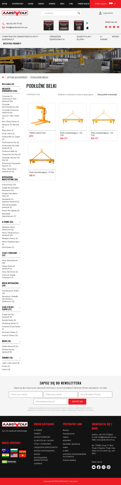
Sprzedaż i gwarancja (71, 444)
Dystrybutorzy (17, 3)
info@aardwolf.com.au (16, 27)
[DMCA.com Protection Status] (9, 461)
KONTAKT (41, 3)
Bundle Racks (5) (9, 320)
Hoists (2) (6, 366)
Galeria (30, 3)
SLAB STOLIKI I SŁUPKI (44, 440)
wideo (62, 3)
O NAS (71, 3)
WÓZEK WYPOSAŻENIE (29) (10, 284)
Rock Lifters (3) (8, 133)
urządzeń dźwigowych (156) (9, 90)
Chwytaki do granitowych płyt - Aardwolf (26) (9, 98)
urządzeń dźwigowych (46, 447)
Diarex (37, 434)
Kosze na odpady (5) (10, 210)
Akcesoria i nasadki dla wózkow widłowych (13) (10, 298)
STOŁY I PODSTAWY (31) (9, 254)
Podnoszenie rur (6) (10, 142)
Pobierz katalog (83, 3)
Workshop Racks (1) (10, 323)
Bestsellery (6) (8, 84)
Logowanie (108, 13)
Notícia (4, 3)
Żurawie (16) (7, 358)
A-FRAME (38, 430)
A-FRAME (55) (7, 222)
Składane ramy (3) (9, 238)
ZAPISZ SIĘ (77, 401)
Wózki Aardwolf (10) (10, 346)
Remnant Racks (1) (10, 332)
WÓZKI (115, 36)
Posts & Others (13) (10, 335)
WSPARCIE (52, 3)
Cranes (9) (6, 369)
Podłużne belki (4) (9, 151)
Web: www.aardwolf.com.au (103, 440)
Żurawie (38, 464)
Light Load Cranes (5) (10, 363)
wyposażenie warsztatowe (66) (10, 178)
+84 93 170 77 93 (14, 24)
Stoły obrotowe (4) (10, 272)
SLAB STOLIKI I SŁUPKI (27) (8, 308)
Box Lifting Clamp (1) (10, 121)
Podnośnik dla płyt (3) (11, 154)
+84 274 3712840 (106, 435)
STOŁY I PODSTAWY (42, 444)
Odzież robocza (42, 437)
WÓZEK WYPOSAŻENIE (44, 451)
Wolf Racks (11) (8, 247)
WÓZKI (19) (6, 341)
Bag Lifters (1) (7, 130)
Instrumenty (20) (9, 185)
